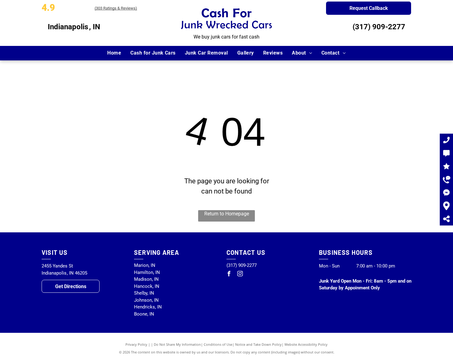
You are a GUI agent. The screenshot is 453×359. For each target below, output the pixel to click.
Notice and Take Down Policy (258, 344)
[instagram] (240, 274)
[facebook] (229, 274)
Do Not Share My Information (177, 344)
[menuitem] (114, 53)
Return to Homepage (226, 214)
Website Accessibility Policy (306, 344)
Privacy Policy (136, 344)
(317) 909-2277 (379, 26)
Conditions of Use (218, 344)
